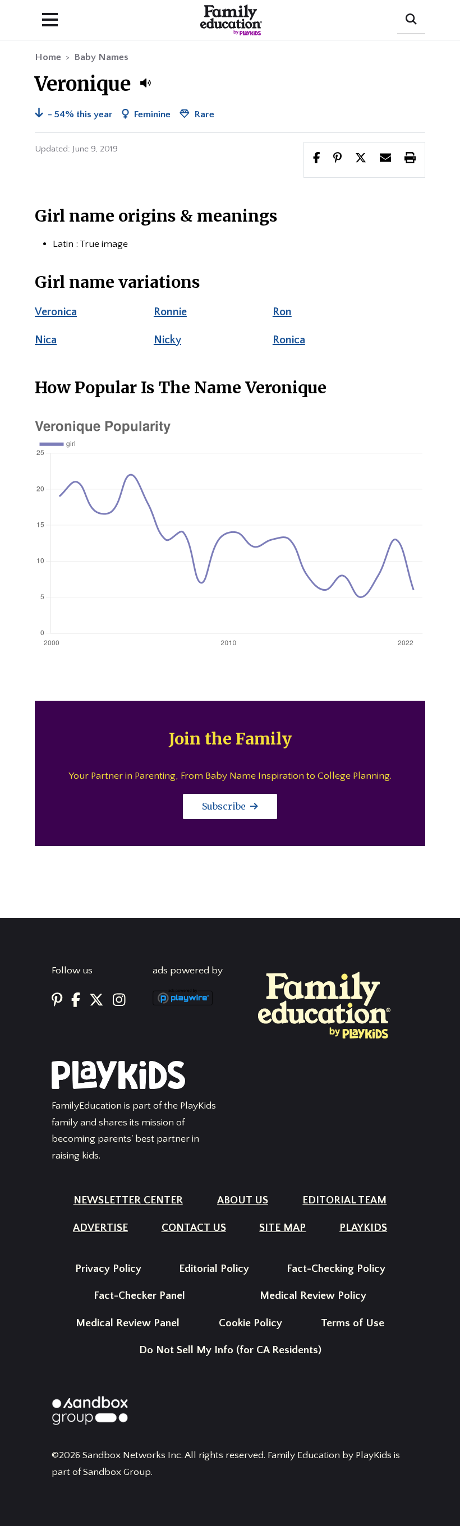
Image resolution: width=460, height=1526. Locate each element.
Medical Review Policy (313, 1296)
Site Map (282, 1228)
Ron (282, 312)
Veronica (56, 312)
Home (48, 57)
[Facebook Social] (75, 1000)
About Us (242, 1200)
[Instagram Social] (119, 1000)
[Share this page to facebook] (316, 159)
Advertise (100, 1228)
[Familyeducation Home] (324, 1004)
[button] (145, 83)
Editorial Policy (214, 1269)
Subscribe (225, 806)
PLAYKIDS (363, 1228)
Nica (46, 340)
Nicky (167, 340)
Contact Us (194, 1228)
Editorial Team (344, 1200)
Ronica (289, 340)
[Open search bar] (411, 20)
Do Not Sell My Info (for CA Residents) (230, 1350)
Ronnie (170, 312)
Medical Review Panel (128, 1323)
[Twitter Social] (96, 1000)
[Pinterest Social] (57, 1000)
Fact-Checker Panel (139, 1296)
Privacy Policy (108, 1269)
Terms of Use (352, 1323)
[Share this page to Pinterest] (337, 159)
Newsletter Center (128, 1200)
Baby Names (101, 57)
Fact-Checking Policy (336, 1269)
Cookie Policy (250, 1323)
